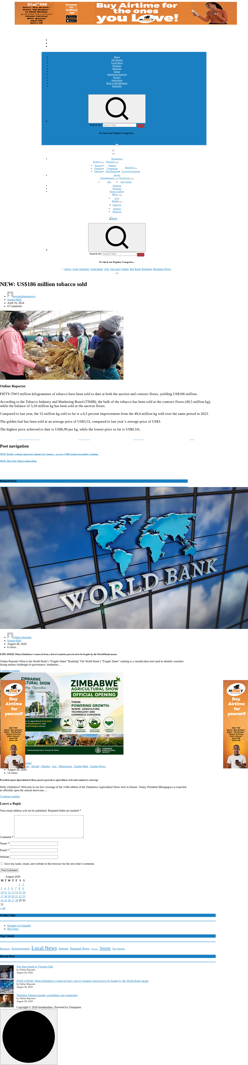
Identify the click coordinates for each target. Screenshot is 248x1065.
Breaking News (162, 140)
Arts (106, 140)
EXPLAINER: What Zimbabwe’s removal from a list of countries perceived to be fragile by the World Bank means (83, 980)
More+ (115, 194)
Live (117, 198)
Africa (67, 140)
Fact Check (126, 181)
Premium (117, 65)
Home (117, 57)
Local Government (131, 171)
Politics (96, 161)
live (54, 766)
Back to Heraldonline (116, 83)
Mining (112, 165)
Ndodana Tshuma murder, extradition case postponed (47, 995)
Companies (112, 168)
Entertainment (107, 178)
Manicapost (65, 766)
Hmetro (45, 766)
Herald (35, 766)
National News (80, 948)
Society (117, 77)
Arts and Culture (119, 140)
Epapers (117, 208)
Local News (117, 62)
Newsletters (117, 158)
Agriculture (117, 80)
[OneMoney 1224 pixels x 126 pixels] (126, 23)
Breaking (147, 140)
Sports (117, 71)
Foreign (98, 165)
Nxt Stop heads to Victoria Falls (35, 966)
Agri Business (112, 171)
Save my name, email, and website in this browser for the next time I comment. (49, 863)
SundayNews (98, 766)
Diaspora (117, 211)
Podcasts (117, 185)
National (129, 167)
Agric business (80, 140)
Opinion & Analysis (117, 74)
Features (98, 168)
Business (117, 68)
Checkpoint (124, 178)
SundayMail (14, 299)
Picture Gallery (117, 191)
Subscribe (117, 86)
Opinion (98, 171)
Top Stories (117, 60)
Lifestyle (117, 205)
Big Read (135, 140)
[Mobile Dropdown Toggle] (102, 162)
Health (115, 201)
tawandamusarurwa (24, 296)
